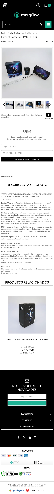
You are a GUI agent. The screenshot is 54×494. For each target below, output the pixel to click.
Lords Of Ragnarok (29, 33)
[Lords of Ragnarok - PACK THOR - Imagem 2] (19, 105)
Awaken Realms (14, 33)
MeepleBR (49, 42)
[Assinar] (27, 403)
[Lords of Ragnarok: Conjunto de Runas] (27, 325)
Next (49, 105)
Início (3, 33)
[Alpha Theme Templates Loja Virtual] (35, 490)
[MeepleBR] (27, 15)
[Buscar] (41, 24)
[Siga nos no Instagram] (35, 437)
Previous (4, 105)
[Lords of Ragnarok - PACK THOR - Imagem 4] (39, 105)
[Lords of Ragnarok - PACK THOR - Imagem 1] (9, 105)
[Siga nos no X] (24, 437)
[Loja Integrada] (16, 490)
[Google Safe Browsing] (25, 474)
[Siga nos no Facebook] (18, 437)
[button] (48, 116)
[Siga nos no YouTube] (29, 437)
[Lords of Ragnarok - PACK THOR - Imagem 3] (29, 105)
